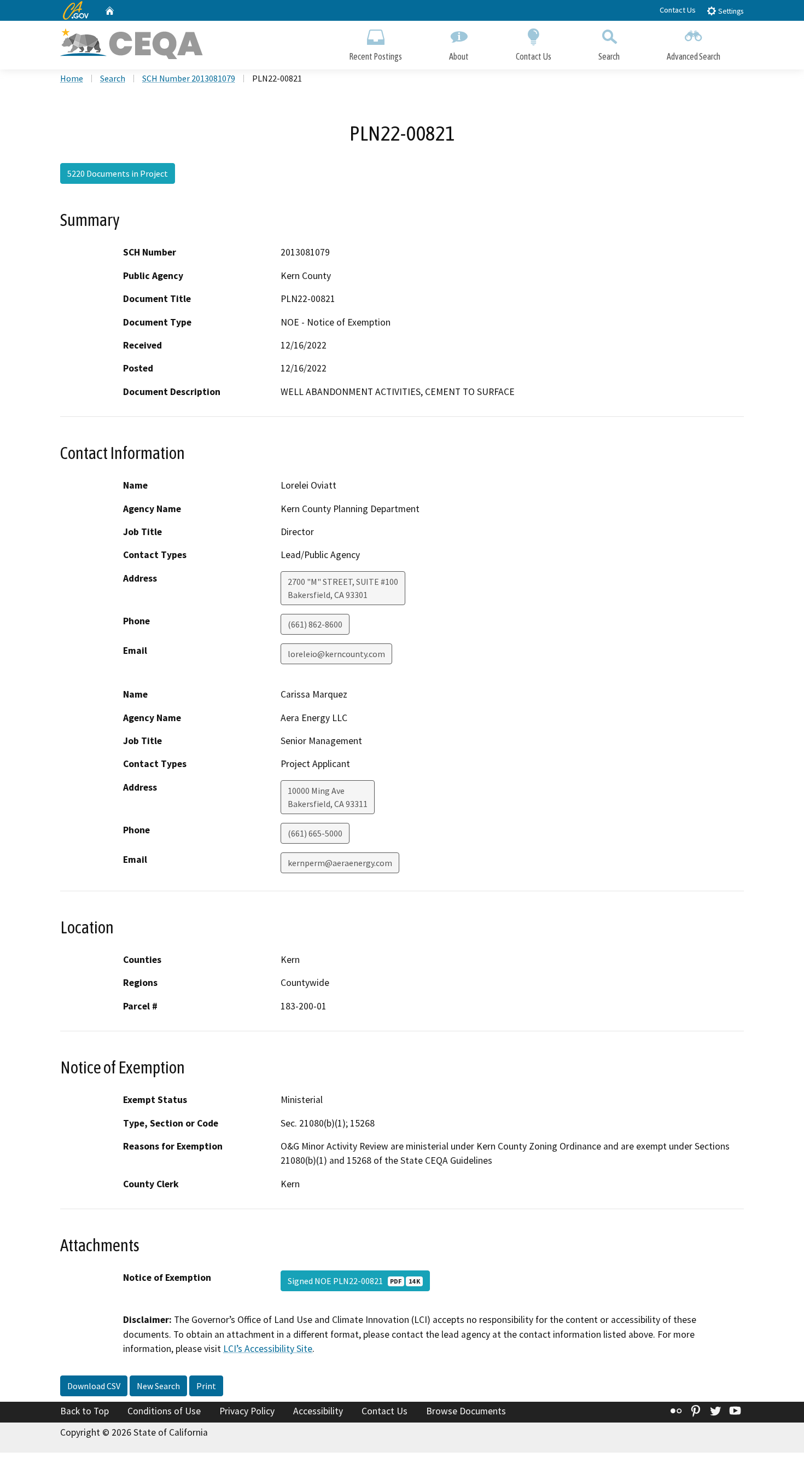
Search (609, 56)
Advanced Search (693, 56)
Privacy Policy (247, 1411)
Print (206, 1385)
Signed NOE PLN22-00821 (354, 1280)
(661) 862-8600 (315, 624)
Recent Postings (375, 56)
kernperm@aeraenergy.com (340, 862)
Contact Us (678, 10)
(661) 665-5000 (315, 833)
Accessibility (318, 1411)
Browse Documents (466, 1411)
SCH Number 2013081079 (188, 78)
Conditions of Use (164, 1411)
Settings (729, 11)
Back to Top (84, 1411)
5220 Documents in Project (117, 173)
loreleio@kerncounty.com (336, 653)
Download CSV (93, 1385)
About (459, 56)
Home (71, 78)
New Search (158, 1385)
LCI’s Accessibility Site (267, 1349)
